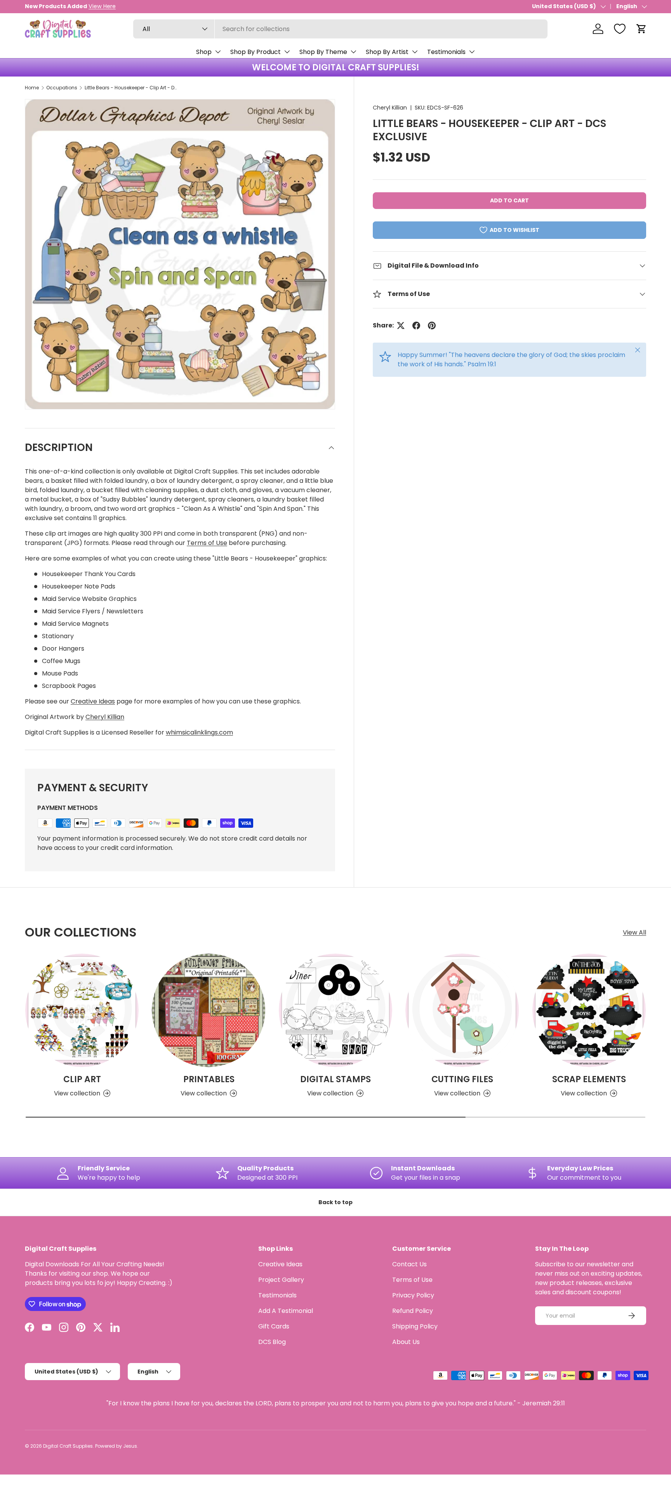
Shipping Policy (415, 1326)
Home (32, 87)
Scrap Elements (589, 1079)
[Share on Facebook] (416, 325)
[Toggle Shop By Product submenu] (287, 51)
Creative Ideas (93, 701)
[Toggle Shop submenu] (218, 51)
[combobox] (340, 28)
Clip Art (82, 1079)
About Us (406, 1341)
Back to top (335, 1202)
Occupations (61, 87)
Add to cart (509, 200)
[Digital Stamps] (335, 1010)
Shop (204, 51)
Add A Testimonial (285, 1310)
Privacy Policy (413, 1295)
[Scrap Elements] (589, 1010)
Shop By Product (255, 51)
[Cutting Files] (462, 1010)
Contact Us (409, 1264)
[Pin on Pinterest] (432, 325)
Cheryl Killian (390, 107)
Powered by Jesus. (116, 1446)
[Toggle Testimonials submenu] (471, 51)
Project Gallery (281, 1279)
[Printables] (208, 1010)
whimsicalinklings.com (199, 732)
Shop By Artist (387, 51)
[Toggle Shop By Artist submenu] (414, 51)
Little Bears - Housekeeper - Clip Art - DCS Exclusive (131, 87)
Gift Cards (273, 1326)
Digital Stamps (335, 1079)
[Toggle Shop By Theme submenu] (353, 51)
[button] (641, 28)
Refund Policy (412, 1310)
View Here (102, 6)
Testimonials (446, 51)
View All (634, 932)
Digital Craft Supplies (68, 1446)
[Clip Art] (82, 1010)
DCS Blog (272, 1341)
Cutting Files (462, 1079)
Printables (209, 1079)
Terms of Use (207, 542)
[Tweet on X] (401, 325)
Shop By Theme (323, 51)
